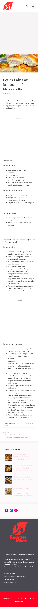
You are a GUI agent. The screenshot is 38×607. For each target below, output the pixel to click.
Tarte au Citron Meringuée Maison (15, 435)
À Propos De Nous (9, 573)
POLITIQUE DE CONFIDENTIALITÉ (14, 576)
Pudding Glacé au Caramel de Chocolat (16, 437)
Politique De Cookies (10, 582)
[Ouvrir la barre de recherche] (27, 6)
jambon (24, 198)
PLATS (7, 432)
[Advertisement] (19, 32)
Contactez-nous (9, 579)
